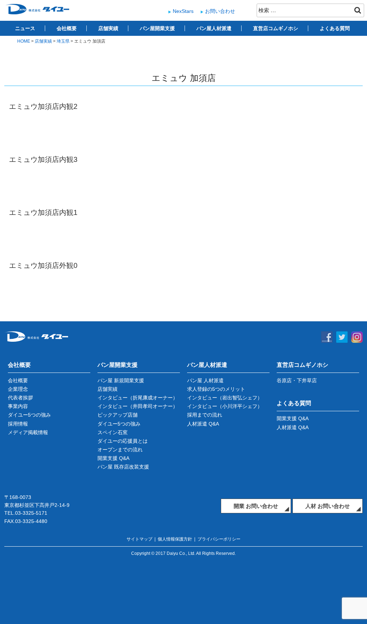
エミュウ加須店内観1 (43, 212)
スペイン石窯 (112, 432)
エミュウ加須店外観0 (43, 265)
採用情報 (18, 424)
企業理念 (18, 389)
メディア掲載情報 (28, 432)
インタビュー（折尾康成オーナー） (137, 397)
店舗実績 (108, 28)
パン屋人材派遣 (214, 28)
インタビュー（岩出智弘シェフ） (224, 397)
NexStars (183, 11)
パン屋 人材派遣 (205, 380)
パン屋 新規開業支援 (120, 380)
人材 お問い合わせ (327, 506)
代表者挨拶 (20, 397)
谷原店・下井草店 (297, 380)
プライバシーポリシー (218, 539)
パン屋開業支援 (157, 28)
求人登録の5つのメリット (216, 389)
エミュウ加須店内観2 (43, 106)
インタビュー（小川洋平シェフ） (224, 406)
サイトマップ (139, 539)
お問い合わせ (220, 11)
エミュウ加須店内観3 (43, 159)
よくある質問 (335, 28)
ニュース (25, 28)
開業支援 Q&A (113, 458)
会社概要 (67, 28)
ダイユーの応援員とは (122, 441)
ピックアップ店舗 (117, 415)
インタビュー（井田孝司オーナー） (137, 406)
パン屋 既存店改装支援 (123, 467)
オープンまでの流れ (120, 449)
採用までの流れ (204, 415)
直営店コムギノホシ (275, 28)
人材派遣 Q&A (203, 424)
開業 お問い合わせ (256, 506)
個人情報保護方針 (175, 539)
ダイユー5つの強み (29, 415)
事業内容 (18, 406)
